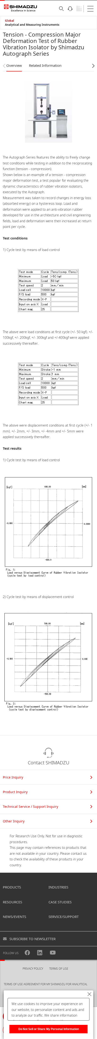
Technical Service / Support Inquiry (30, 806)
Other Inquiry (13, 821)
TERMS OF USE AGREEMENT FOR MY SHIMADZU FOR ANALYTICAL (45, 984)
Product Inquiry (15, 792)
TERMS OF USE (58, 969)
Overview (14, 65)
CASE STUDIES (60, 902)
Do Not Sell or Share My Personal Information (48, 1029)
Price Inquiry (13, 777)
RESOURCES (12, 902)
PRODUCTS (12, 887)
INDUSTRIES (58, 887)
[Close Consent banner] (89, 994)
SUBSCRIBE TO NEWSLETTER (32, 938)
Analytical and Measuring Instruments (32, 25)
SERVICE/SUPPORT (63, 916)
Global (9, 21)
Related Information (45, 65)
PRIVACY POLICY (33, 969)
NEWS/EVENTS (14, 916)
